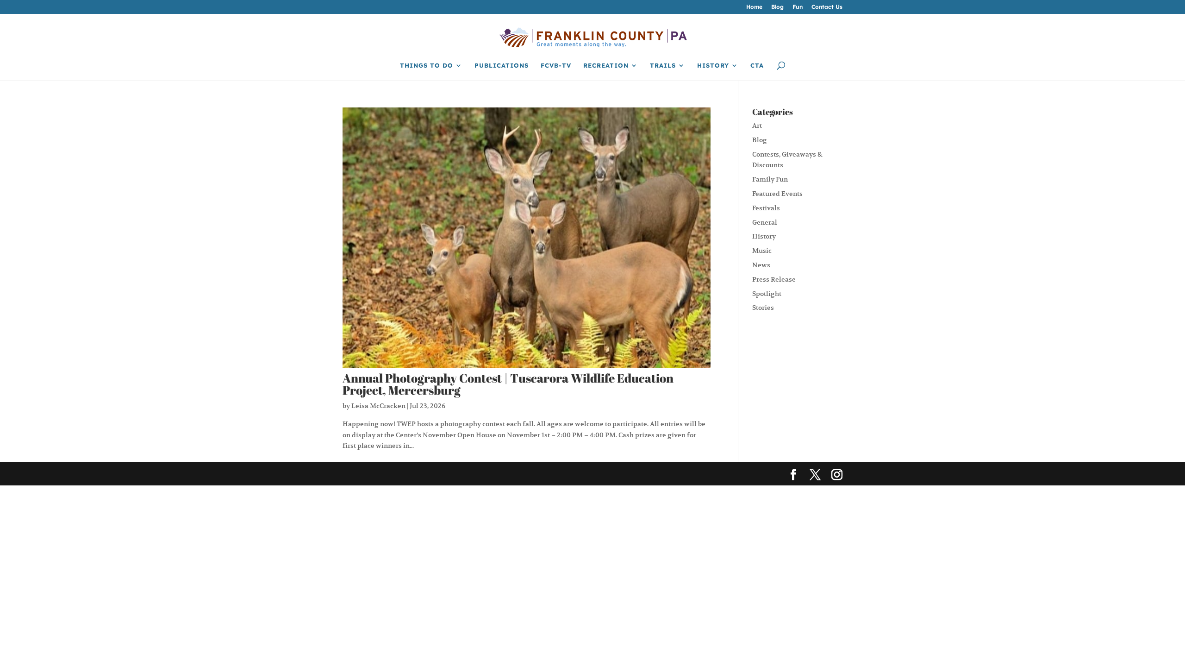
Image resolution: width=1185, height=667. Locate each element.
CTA (757, 65)
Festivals (766, 208)
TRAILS (663, 65)
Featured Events (777, 193)
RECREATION (606, 65)
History (764, 236)
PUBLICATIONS (501, 65)
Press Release (774, 279)
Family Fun (770, 179)
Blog (777, 7)
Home (754, 7)
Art (757, 125)
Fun (797, 7)
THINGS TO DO (426, 65)
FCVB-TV (556, 65)
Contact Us (826, 7)
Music (762, 250)
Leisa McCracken (378, 406)
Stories (763, 307)
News (761, 265)
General (764, 222)
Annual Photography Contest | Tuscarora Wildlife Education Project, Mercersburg (508, 384)
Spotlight (766, 293)
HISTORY (713, 65)
